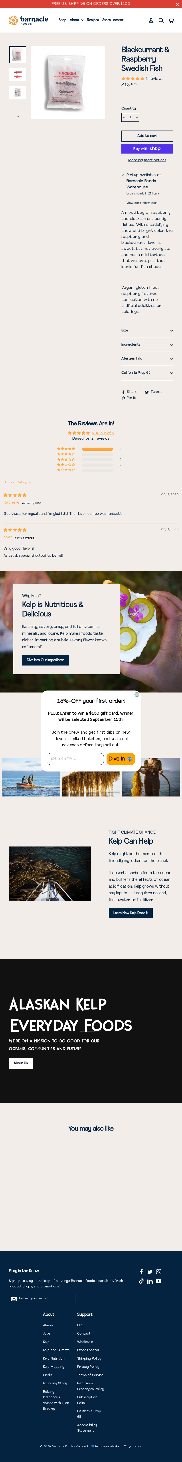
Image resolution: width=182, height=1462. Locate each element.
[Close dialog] (137, 694)
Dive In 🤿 (121, 759)
